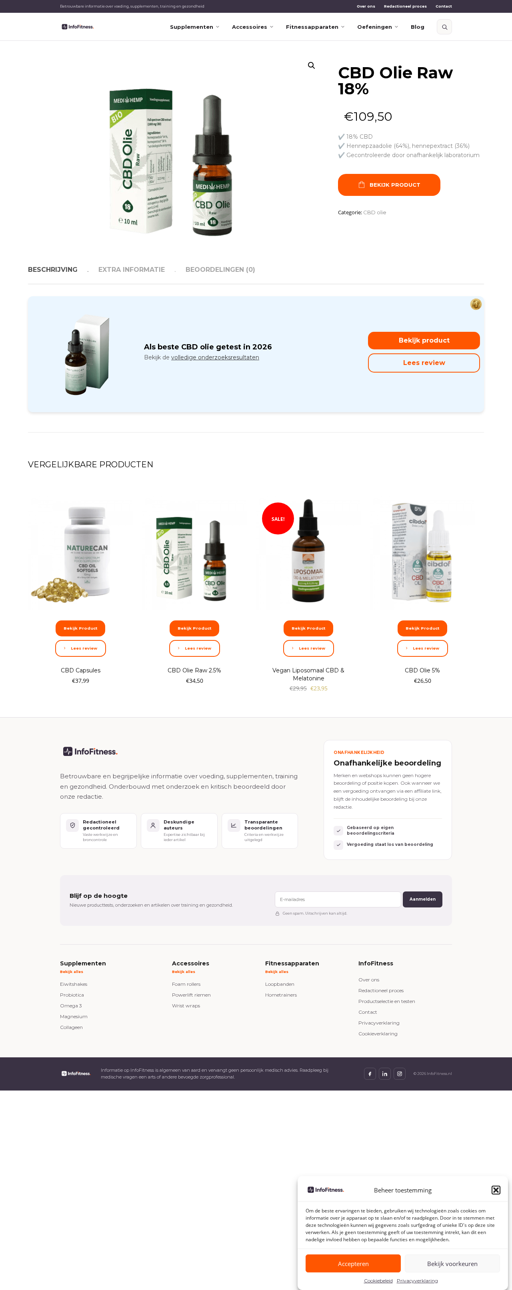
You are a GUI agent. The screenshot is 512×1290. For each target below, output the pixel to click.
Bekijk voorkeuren (452, 1264)
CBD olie (374, 212)
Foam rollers (186, 984)
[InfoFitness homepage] (77, 27)
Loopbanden (279, 984)
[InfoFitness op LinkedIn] (385, 1074)
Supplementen (191, 27)
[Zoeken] (444, 26)
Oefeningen (374, 27)
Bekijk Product (395, 184)
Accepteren (353, 1264)
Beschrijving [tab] (53, 269)
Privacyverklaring (417, 1281)
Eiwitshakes (73, 984)
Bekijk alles (71, 971)
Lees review (424, 363)
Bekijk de (201, 357)
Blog (417, 27)
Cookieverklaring (378, 1034)
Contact (444, 6)
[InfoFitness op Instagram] (400, 1074)
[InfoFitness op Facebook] (370, 1074)
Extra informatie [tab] (131, 269)
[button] (496, 1190)
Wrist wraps (186, 1006)
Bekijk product (424, 340)
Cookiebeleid (378, 1281)
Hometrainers (281, 995)
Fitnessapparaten (312, 27)
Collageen (71, 1027)
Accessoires (249, 27)
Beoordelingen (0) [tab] (220, 269)
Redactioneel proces (405, 6)
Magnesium (74, 1016)
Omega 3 (71, 1006)
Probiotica (72, 995)
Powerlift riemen (191, 995)
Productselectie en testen (386, 1001)
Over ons (366, 6)
